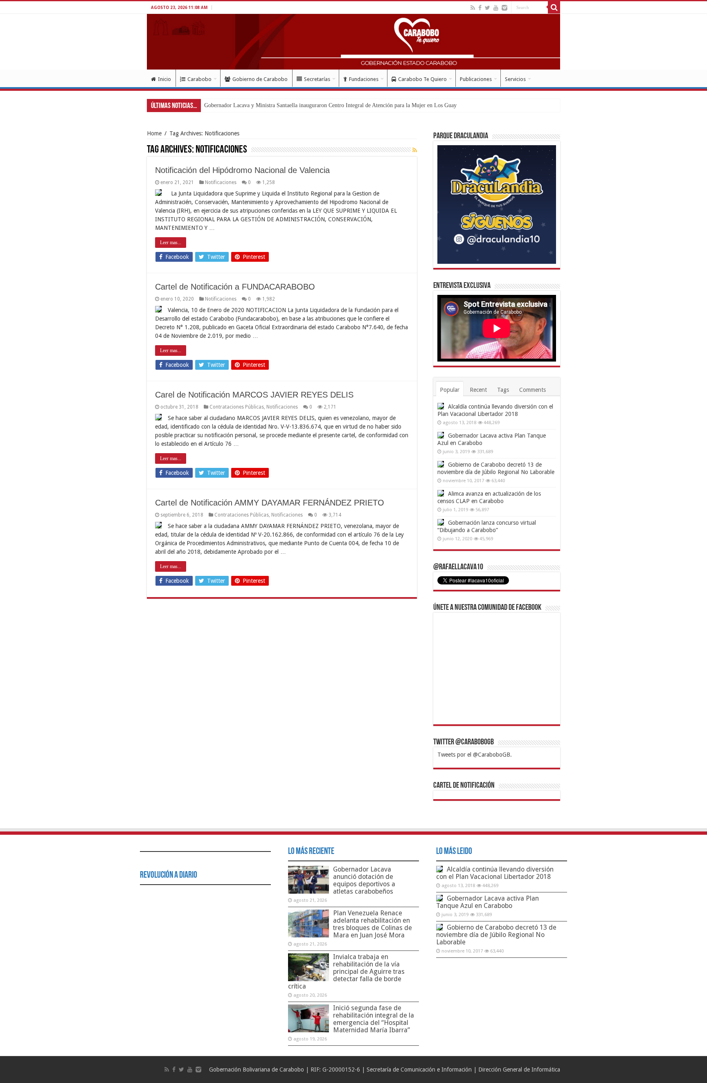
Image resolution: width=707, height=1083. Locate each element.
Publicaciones (476, 79)
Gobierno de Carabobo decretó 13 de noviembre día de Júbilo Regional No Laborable (496, 934)
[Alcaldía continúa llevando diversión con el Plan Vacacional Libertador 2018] (440, 406)
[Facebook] (479, 8)
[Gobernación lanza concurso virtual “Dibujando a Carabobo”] (440, 522)
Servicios (515, 79)
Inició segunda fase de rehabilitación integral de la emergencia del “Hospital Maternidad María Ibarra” (373, 1019)
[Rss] (473, 8)
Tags (503, 389)
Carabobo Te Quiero (422, 79)
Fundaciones (363, 79)
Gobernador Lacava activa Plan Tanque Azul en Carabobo (487, 902)
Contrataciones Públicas (236, 407)
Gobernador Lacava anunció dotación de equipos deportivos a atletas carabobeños (364, 880)
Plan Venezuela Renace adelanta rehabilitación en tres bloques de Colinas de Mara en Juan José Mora (372, 924)
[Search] (554, 7)
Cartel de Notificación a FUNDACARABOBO (235, 286)
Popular (449, 389)
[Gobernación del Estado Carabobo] (353, 42)
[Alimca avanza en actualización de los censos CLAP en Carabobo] (440, 493)
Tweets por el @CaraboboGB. (474, 754)
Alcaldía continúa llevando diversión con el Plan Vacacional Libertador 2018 (495, 873)
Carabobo (199, 79)
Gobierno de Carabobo (260, 79)
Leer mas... (170, 242)
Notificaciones (220, 182)
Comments (532, 389)
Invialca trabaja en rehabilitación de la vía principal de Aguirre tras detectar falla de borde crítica (346, 971)
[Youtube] (496, 8)
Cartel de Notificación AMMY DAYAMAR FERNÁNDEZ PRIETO (269, 502)
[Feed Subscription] (414, 150)
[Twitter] (487, 8)
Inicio (164, 79)
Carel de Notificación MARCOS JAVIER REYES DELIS (254, 394)
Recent (478, 389)
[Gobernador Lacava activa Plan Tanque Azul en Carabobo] (440, 435)
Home (154, 133)
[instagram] (504, 8)
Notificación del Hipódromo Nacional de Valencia (242, 170)
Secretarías (317, 79)
